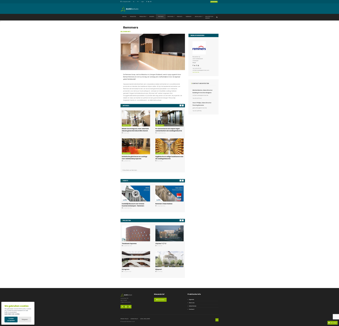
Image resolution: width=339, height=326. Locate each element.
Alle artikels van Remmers (130, 170)
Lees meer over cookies (12, 314)
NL (133, 1)
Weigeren (25, 319)
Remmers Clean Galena (163, 204)
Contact (191, 309)
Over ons (191, 303)
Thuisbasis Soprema (129, 243)
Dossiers (151, 16)
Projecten (133, 16)
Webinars (188, 16)
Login (142, 1)
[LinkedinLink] (149, 1)
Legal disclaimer (145, 318)
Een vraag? (334, 322)
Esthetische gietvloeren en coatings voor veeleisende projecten (134, 158)
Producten (142, 16)
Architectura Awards (209, 17)
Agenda (191, 299)
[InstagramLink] (151, 1)
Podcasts (179, 16)
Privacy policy (125, 318)
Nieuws (124, 16)
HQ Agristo (125, 269)
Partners (160, 16)
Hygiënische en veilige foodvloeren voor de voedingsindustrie (169, 158)
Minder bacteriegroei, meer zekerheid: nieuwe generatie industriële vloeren (135, 130)
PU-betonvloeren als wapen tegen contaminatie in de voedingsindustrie (168, 130)
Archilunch (198, 16)
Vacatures (170, 16)
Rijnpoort (158, 269)
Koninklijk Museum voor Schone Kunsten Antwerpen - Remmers (133, 205)
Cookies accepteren (11, 319)
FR (137, 1)
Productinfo (126, 125)
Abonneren (161, 299)
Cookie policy (134, 318)
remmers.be (196, 72)
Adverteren (214, 1)
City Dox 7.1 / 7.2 (160, 243)
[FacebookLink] (147, 1)
